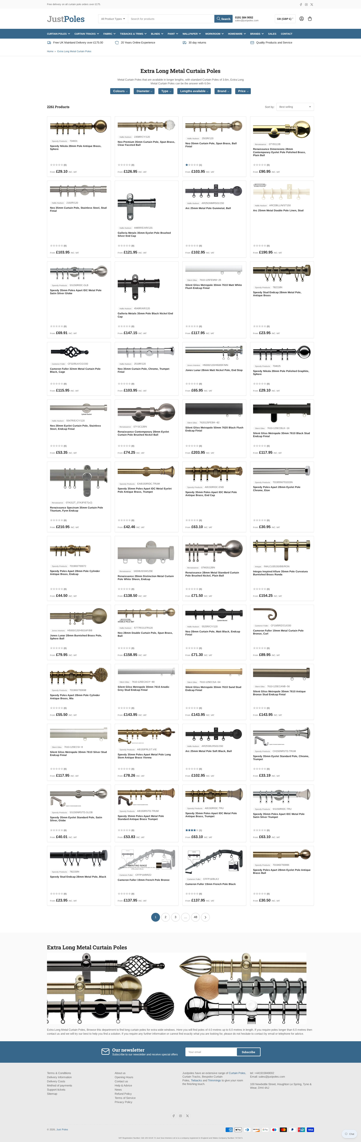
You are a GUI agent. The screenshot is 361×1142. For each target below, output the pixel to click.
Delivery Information (59, 1077)
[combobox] (180, 18)
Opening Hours (124, 1077)
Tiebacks (196, 1080)
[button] (120, 91)
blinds (155, 33)
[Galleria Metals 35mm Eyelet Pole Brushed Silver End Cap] (147, 203)
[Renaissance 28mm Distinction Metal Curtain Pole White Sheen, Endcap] (147, 552)
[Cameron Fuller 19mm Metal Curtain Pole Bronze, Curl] (282, 614)
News (118, 1089)
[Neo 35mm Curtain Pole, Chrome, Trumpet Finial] (147, 352)
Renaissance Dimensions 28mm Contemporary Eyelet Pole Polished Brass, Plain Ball (279, 152)
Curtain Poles (237, 1073)
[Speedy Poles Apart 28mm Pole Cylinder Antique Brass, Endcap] (79, 550)
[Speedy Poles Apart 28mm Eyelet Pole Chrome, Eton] (282, 471)
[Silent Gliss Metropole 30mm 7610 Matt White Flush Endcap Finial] (214, 269)
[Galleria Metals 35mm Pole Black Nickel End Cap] (147, 283)
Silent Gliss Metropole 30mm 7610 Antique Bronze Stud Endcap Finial (279, 693)
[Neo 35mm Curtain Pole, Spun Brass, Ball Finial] (214, 126)
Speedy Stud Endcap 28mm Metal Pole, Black (78, 876)
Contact (286, 33)
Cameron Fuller (58, 364)
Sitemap (52, 1093)
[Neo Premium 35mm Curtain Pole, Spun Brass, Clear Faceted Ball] (147, 125)
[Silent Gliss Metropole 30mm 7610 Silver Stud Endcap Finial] (79, 734)
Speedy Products (59, 141)
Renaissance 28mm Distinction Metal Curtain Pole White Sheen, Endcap (146, 578)
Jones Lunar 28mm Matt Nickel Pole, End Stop (214, 370)
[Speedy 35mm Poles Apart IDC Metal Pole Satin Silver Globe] (79, 272)
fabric (107, 33)
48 (195, 917)
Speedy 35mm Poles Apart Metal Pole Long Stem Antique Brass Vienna (144, 756)
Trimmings (214, 1080)
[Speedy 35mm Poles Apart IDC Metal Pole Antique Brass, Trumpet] (214, 795)
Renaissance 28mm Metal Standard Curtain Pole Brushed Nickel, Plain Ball (212, 574)
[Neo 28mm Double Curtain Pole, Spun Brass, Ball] (147, 615)
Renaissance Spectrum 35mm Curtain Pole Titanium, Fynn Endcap (76, 509)
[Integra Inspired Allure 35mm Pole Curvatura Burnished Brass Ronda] (282, 550)
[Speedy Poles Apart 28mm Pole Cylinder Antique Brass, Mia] (79, 676)
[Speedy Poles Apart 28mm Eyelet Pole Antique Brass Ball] (282, 854)
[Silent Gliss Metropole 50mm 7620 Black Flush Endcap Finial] (214, 409)
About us (120, 1073)
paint (171, 33)
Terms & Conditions (59, 1073)
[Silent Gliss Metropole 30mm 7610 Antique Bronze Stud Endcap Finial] (282, 674)
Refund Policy (123, 1093)
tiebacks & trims (131, 33)
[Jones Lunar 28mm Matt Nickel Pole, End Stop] (214, 352)
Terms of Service (125, 1097)
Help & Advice (123, 1085)
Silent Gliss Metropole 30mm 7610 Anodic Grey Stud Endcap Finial (143, 688)
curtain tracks (85, 33)
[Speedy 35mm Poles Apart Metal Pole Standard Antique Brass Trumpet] (147, 797)
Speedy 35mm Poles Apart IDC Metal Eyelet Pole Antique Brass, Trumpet (145, 490)
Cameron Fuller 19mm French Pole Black (210, 884)
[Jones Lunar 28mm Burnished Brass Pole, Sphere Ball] (79, 616)
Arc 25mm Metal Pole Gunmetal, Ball (208, 208)
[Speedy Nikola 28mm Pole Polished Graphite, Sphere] (282, 353)
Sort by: (270, 106)
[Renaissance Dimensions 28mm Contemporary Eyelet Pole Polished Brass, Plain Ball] (282, 129)
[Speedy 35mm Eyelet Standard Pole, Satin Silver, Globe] (79, 797)
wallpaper (190, 33)
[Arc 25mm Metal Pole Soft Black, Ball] (214, 734)
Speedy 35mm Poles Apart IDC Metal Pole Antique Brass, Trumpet (211, 815)
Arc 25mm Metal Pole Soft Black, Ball (208, 751)
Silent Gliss (192, 280)
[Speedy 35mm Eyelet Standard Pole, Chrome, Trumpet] (282, 736)
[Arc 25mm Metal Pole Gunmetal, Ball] (214, 191)
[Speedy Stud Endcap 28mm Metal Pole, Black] (79, 858)
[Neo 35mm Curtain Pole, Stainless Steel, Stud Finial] (79, 191)
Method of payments (59, 1085)
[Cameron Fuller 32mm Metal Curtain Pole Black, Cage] (79, 352)
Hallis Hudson (125, 137)
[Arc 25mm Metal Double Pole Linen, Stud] (282, 192)
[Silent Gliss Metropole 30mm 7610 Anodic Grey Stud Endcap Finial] (147, 672)
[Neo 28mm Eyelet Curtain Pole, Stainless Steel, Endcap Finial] (79, 408)
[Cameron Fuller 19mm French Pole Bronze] (147, 859)
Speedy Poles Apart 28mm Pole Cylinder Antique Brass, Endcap (75, 573)
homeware (235, 33)
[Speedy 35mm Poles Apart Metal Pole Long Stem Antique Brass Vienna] (147, 735)
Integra (258, 567)
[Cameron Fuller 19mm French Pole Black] (214, 861)
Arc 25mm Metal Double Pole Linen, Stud (278, 210)
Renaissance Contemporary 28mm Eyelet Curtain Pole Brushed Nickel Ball (143, 433)
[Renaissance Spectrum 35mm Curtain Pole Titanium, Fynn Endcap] (79, 481)
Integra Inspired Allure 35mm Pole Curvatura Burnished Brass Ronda (280, 573)
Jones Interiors (193, 365)
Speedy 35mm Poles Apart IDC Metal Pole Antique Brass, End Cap (211, 494)
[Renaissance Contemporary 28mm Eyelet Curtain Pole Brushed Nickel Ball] (147, 411)
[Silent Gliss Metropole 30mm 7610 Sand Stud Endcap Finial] (214, 672)
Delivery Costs (56, 1081)
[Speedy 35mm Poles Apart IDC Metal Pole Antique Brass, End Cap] (214, 473)
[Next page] (205, 917)
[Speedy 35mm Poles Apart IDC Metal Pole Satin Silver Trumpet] (282, 796)
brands (255, 33)
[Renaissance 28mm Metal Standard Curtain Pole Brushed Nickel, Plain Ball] (214, 550)
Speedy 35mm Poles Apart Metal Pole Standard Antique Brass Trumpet (141, 818)
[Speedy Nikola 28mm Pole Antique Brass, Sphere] (79, 127)
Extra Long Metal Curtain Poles (74, 51)
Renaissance (260, 144)
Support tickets (56, 1089)
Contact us (121, 1081)
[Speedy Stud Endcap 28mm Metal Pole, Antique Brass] (282, 273)
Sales (272, 33)
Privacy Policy (123, 1102)
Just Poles (62, 1129)
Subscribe (248, 1052)
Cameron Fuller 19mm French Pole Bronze (144, 880)
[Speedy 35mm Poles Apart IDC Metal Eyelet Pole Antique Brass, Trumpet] (147, 471)
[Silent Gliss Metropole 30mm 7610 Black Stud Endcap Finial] (282, 412)
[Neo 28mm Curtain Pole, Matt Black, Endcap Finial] (214, 614)
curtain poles (57, 33)
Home (50, 51)
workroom (212, 33)
